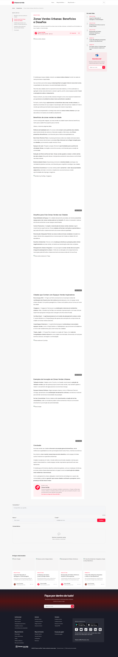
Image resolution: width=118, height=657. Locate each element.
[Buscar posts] (104, 2)
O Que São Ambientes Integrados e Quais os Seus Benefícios (97, 40)
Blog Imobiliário (60, 2)
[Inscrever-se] (103, 67)
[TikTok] (85, 629)
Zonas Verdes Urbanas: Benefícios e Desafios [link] (33, 8)
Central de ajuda (58, 634)
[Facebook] (76, 629)
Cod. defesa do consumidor (21, 628)
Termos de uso (60, 648)
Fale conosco (18, 621)
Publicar (101, 520)
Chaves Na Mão (45, 487)
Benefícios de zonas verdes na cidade (20, 16)
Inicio (52, 2)
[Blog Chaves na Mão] (18, 2)
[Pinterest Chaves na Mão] (100, 629)
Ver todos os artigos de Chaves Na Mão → (51, 494)
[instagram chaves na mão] (90, 629)
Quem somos (18, 619)
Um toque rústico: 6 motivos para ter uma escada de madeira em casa (97, 48)
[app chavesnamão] (80, 624)
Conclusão (16, 30)
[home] (21, 646)
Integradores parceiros (20, 623)
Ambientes (91, 44)
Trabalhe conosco (19, 625)
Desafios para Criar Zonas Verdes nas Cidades (19, 20)
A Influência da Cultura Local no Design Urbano (97, 25)
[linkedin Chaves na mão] (95, 629)
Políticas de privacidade (70, 648)
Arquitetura (19, 8)
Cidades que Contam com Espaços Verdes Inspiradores (20, 23)
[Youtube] (81, 629)
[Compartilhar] (79, 33)
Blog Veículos (71, 2)
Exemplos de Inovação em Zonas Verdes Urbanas (20, 27)
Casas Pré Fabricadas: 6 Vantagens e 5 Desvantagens (96, 19)
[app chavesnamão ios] (92, 624)
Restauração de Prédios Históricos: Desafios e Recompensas (95, 33)
